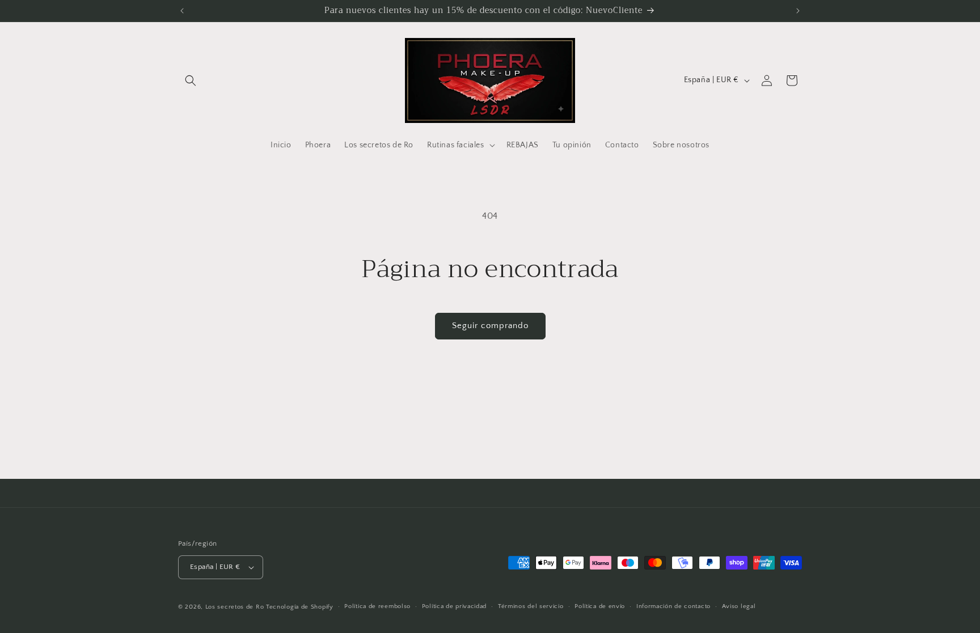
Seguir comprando (490, 325)
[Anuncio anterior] (182, 11)
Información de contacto (673, 606)
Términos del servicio (531, 606)
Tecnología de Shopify (299, 607)
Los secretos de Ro (234, 607)
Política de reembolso (377, 606)
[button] (190, 80)
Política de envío (600, 606)
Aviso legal (739, 606)
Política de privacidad (454, 606)
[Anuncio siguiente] (797, 11)
